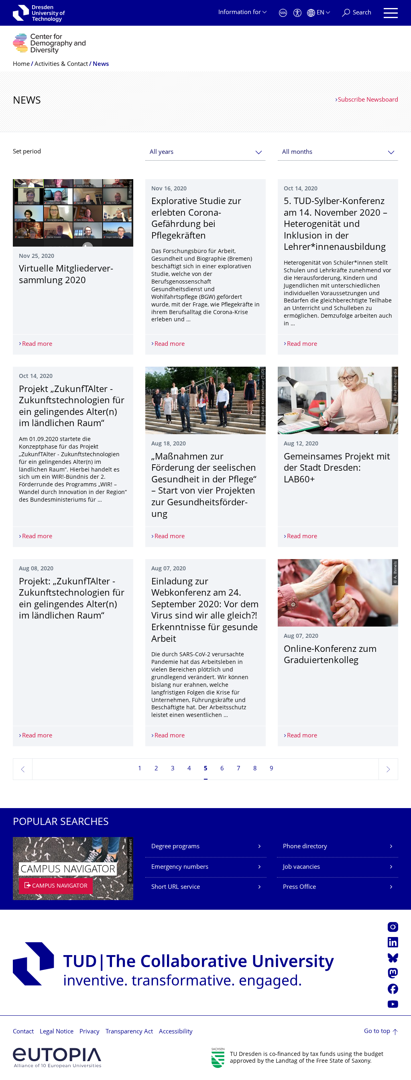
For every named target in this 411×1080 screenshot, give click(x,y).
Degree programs (175, 847)
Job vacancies (301, 867)
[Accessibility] (297, 13)
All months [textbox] (297, 152)
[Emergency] (283, 13)
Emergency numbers (179, 867)
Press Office (299, 887)
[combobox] (205, 152)
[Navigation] (390, 13)
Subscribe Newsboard (368, 100)
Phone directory (305, 847)
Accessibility (176, 1032)
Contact (23, 1032)
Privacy (89, 1032)
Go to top (377, 1032)
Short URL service (175, 887)
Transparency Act (129, 1032)
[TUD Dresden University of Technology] (39, 12)
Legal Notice (56, 1032)
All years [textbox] (161, 152)
